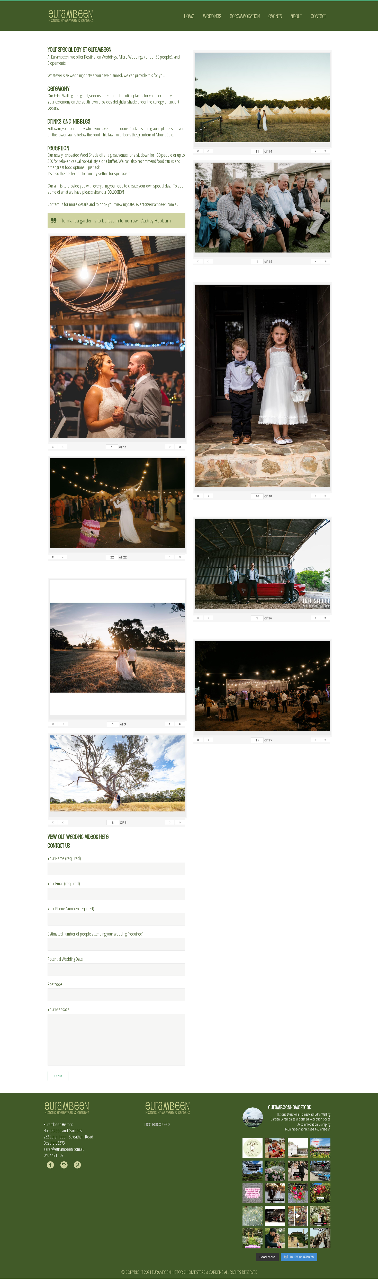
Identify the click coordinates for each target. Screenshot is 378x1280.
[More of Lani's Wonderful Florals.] (298, 1193)
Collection (116, 192)
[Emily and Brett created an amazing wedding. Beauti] (252, 1238)
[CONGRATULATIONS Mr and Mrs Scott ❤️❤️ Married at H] (275, 1216)
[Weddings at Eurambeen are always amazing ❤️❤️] (320, 1216)
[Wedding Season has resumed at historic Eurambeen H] (298, 1238)
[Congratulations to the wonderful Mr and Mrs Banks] (275, 1193)
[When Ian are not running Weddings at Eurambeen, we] (298, 1216)
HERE (104, 836)
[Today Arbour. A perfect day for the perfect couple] (320, 1193)
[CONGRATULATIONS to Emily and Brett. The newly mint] (275, 1238)
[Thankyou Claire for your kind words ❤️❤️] (252, 1193)
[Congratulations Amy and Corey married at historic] (320, 1238)
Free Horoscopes (157, 1124)
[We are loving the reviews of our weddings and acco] (252, 1216)
